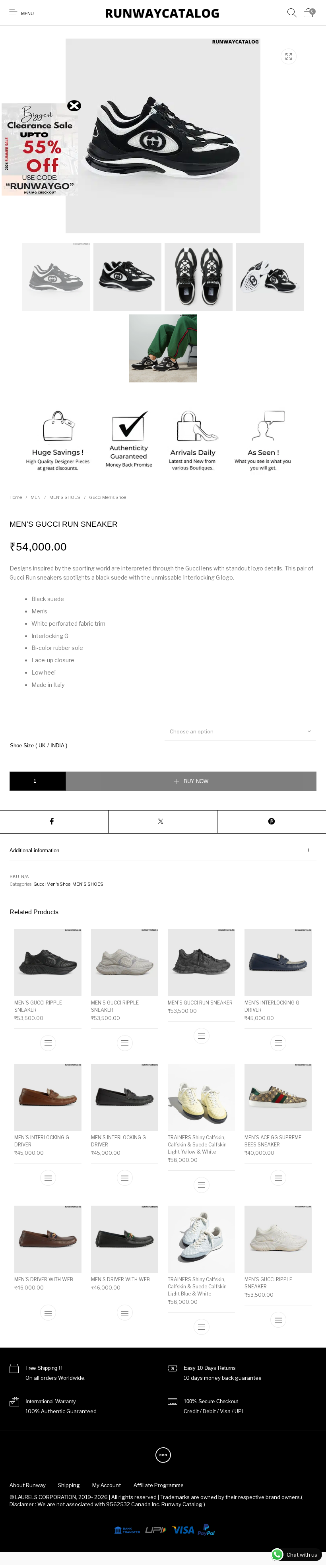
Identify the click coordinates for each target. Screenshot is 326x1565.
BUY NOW (196, 781)
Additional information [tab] (34, 850)
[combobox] (240, 731)
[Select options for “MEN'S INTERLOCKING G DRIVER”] (278, 1043)
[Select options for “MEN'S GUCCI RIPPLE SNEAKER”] (48, 1043)
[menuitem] (27, 1485)
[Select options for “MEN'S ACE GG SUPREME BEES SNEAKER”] (278, 1178)
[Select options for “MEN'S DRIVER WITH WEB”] (48, 1313)
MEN (36, 497)
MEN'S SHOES (64, 497)
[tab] (163, 850)
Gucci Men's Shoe (107, 497)
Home (16, 497)
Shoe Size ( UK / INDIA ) (38, 746)
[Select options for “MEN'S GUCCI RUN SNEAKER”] (202, 1036)
